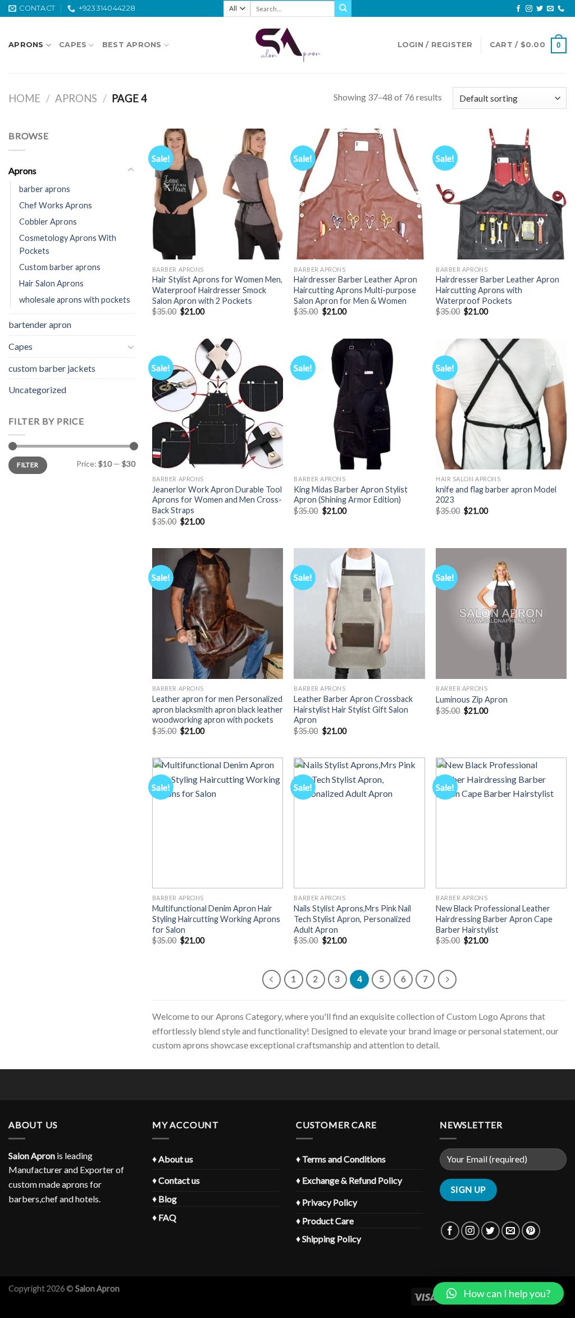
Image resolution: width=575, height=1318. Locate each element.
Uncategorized (37, 389)
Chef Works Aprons (55, 205)
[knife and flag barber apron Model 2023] (501, 404)
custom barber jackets (51, 368)
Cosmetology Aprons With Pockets (67, 244)
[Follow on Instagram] (529, 9)
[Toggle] (130, 170)
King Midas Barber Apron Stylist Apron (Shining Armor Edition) (351, 495)
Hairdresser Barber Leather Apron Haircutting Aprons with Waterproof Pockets (497, 290)
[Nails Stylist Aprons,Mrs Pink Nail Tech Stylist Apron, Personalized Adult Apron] (359, 823)
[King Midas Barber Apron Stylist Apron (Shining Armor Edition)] (359, 404)
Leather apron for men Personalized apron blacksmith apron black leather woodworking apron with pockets (217, 709)
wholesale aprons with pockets (74, 299)
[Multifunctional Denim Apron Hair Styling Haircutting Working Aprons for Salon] (217, 823)
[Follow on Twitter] (539, 9)
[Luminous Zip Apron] (501, 613)
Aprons (26, 44)
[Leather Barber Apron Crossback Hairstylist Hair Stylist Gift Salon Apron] (359, 613)
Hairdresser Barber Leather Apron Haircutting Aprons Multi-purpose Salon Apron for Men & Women (355, 290)
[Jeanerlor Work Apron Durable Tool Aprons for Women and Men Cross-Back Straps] (217, 404)
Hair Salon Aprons (51, 283)
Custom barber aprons (60, 267)
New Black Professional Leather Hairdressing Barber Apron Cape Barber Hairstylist (494, 919)
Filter (27, 464)
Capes (72, 44)
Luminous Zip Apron (472, 699)
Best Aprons (132, 44)
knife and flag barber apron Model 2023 (496, 495)
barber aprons (44, 189)
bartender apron (39, 324)
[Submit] (343, 8)
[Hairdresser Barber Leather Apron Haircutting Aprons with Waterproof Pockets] (501, 194)
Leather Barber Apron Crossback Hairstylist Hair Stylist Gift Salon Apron (353, 709)
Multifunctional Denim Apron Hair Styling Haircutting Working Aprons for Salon (216, 919)
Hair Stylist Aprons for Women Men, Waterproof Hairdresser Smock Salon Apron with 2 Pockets (217, 290)
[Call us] (561, 9)
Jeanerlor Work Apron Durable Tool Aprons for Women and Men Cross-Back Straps (217, 500)
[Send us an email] (550, 9)
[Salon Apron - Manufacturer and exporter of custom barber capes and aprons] (287, 45)
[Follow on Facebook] (518, 9)
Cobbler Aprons (48, 221)
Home (24, 98)
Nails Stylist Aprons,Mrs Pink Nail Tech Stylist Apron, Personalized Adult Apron (352, 919)
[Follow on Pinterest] (531, 1230)
